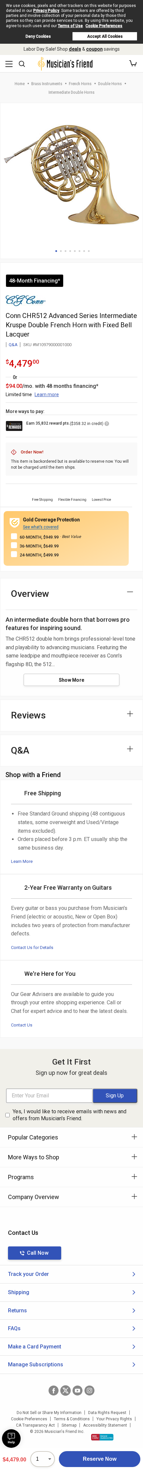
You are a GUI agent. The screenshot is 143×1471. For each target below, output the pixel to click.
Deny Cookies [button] (38, 36)
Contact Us (21, 1025)
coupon (94, 49)
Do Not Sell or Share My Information (49, 1412)
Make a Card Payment (34, 1346)
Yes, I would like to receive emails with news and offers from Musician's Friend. (69, 1115)
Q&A (13, 344)
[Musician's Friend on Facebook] (54, 1390)
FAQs (14, 1328)
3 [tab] (65, 251)
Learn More (22, 861)
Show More (71, 680)
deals (75, 49)
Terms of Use (70, 26)
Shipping (18, 1292)
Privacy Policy (46, 10)
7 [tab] (84, 251)
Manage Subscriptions (35, 1364)
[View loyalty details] (106, 424)
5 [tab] (75, 251)
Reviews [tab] (28, 715)
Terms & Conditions (72, 1419)
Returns (17, 1310)
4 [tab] (70, 251)
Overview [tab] (30, 593)
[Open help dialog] (11, 1438)
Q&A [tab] (20, 750)
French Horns (80, 83)
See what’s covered (41, 527)
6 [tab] (79, 251)
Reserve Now (99, 1459)
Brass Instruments (46, 83)
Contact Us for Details (32, 947)
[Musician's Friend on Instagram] (89, 1390)
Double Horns (110, 83)
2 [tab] (61, 251)
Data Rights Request (107, 1412)
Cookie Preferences (103, 26)
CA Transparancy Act (35, 1425)
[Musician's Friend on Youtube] (77, 1390)
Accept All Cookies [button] (105, 36)
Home (20, 83)
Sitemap (69, 1425)
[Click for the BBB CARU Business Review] (102, 1437)
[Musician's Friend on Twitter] (66, 1390)
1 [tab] (56, 251)
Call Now (38, 1253)
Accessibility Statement (105, 1425)
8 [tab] (88, 251)
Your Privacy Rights (114, 1419)
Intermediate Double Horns (71, 92)
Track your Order (28, 1274)
